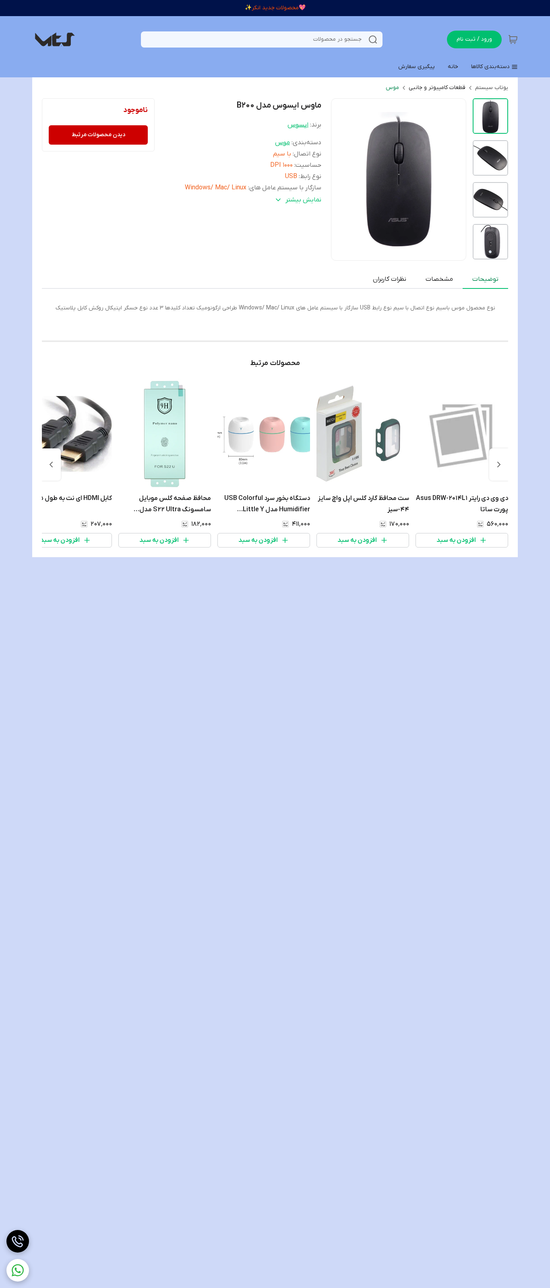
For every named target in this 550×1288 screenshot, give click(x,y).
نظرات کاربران (389, 279)
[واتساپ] (17, 1270)
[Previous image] (342, 179)
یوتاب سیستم (491, 87)
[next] (51, 464)
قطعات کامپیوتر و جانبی (437, 87)
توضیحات (485, 279)
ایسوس (297, 125)
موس (392, 87)
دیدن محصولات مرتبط (98, 135)
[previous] (499, 464)
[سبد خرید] (513, 39)
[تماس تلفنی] (17, 1241)
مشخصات (439, 279)
